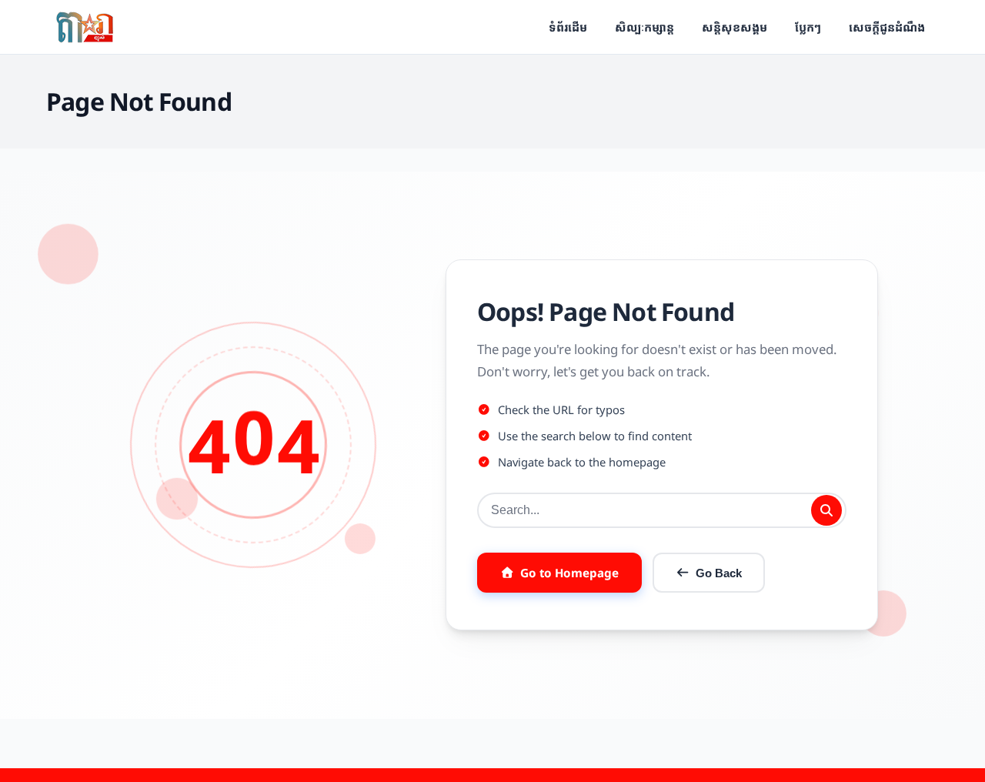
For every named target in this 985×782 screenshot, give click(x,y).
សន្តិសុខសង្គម (734, 27)
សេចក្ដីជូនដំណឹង (887, 27)
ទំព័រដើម (568, 27)
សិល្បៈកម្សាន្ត (644, 27)
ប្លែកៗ (808, 27)
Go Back (719, 573)
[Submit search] (826, 510)
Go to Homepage (569, 572)
